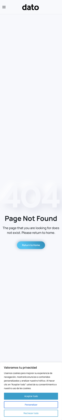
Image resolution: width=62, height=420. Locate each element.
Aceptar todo (31, 396)
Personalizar (31, 404)
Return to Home (31, 245)
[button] (4, 7)
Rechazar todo (31, 413)
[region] (31, 391)
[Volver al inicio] (31, 7)
